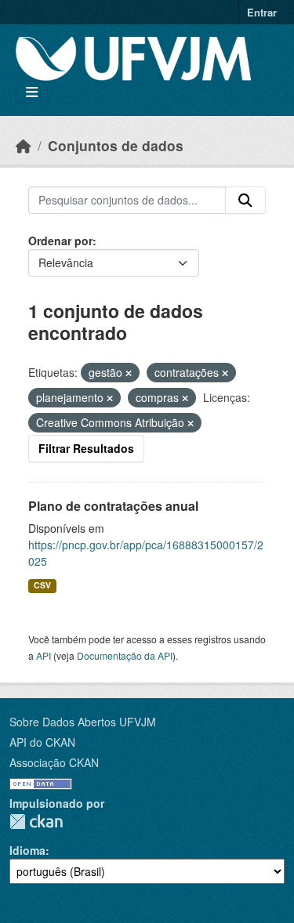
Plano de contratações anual (113, 506)
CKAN (36, 821)
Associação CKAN (54, 762)
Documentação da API (124, 655)
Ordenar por (60, 240)
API (43, 655)
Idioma (27, 850)
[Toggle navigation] (32, 92)
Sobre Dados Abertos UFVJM (82, 721)
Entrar (262, 12)
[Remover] (128, 373)
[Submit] (245, 200)
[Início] (23, 145)
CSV (42, 585)
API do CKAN (42, 742)
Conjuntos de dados (115, 145)
